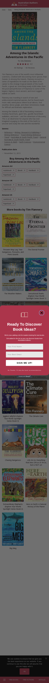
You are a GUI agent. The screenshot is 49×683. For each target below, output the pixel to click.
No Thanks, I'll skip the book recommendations (24, 370)
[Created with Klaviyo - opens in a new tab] (24, 376)
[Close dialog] (41, 312)
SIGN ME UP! (24, 363)
